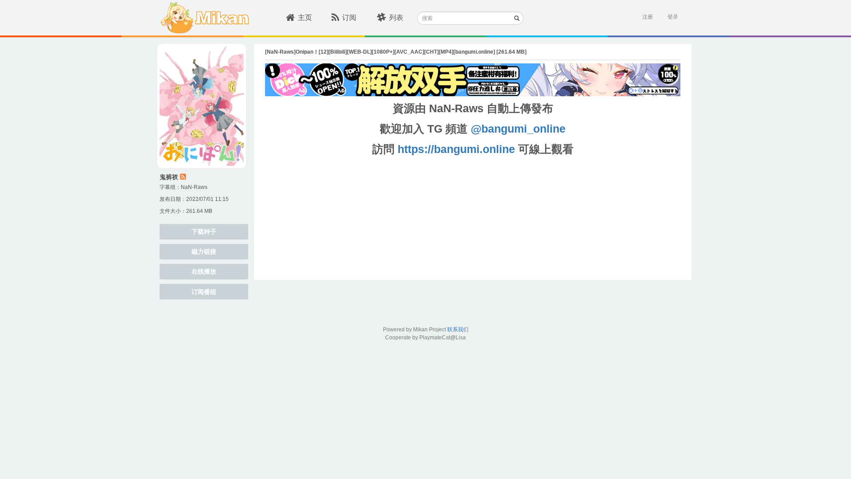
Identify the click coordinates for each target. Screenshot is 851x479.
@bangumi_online (518, 128)
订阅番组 (203, 291)
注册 (647, 17)
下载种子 (203, 231)
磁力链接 (203, 251)
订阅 (349, 17)
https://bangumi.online (456, 149)
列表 (396, 17)
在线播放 (203, 271)
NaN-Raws (194, 187)
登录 (673, 17)
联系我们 (457, 329)
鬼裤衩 (169, 177)
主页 (305, 17)
